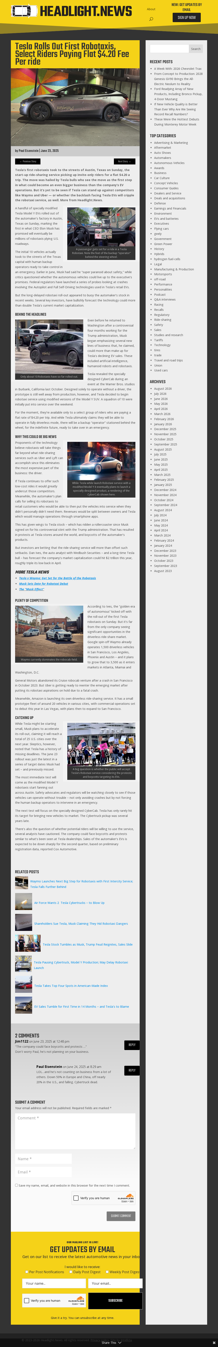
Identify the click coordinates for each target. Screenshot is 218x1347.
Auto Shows (162, 153)
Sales (157, 330)
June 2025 (161, 459)
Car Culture (162, 178)
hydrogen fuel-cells (167, 259)
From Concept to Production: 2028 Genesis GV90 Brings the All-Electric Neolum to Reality (178, 79)
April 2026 (161, 409)
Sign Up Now (187, 17)
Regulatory (161, 315)
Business (160, 173)
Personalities (163, 289)
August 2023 (163, 571)
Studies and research (168, 335)
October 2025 (163, 439)
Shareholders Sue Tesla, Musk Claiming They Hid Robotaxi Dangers (81, 924)
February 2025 (164, 480)
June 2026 (161, 399)
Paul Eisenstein (29, 151)
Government (163, 239)
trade (158, 355)
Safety (158, 325)
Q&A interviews (165, 299)
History (159, 249)
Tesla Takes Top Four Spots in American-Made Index (71, 986)
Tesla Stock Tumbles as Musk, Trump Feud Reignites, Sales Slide (88, 944)
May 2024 (161, 525)
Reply (132, 1045)
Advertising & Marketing (171, 143)
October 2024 (163, 500)
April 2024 (161, 530)
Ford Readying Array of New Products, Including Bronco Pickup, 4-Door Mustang (178, 94)
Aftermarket (162, 148)
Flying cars (161, 229)
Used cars (161, 370)
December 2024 (165, 490)
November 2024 (165, 495)
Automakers (162, 158)
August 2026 (163, 389)
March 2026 (162, 414)
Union (158, 365)
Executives (161, 223)
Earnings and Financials (170, 208)
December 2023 (165, 551)
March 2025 (162, 475)
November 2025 (165, 434)
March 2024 (162, 535)
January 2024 (163, 546)
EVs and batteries (166, 219)
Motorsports (163, 274)
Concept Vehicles (166, 183)
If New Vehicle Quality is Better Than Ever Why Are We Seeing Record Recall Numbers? (176, 109)
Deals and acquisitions (169, 198)
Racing (159, 305)
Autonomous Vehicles (169, 163)
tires (157, 350)
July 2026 (160, 394)
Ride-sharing (162, 320)
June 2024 (161, 520)
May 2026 (161, 404)
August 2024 (163, 510)
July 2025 (160, 454)
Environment (163, 213)
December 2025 (165, 429)
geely (158, 234)
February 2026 (164, 419)
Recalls (159, 310)
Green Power (163, 244)
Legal (158, 264)
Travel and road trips (168, 360)
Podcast (160, 295)
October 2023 (163, 561)
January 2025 (163, 485)
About (151, 9)
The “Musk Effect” (31, 589)
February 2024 (164, 540)
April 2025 (161, 470)
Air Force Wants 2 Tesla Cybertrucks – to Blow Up (69, 903)
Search (196, 49)
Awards (159, 168)
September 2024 (165, 505)
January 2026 (163, 424)
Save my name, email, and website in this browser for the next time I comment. (74, 1185)
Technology (162, 345)
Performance (163, 284)
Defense (160, 203)
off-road (160, 279)
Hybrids (159, 254)
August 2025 (163, 449)
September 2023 (165, 566)
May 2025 (161, 464)
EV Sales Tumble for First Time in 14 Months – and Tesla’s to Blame (81, 1007)
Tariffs (158, 340)
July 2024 (160, 515)
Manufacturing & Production (174, 269)
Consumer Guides (166, 188)
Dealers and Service (167, 193)
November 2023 (165, 556)
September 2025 (165, 444)
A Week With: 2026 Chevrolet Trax (178, 69)
